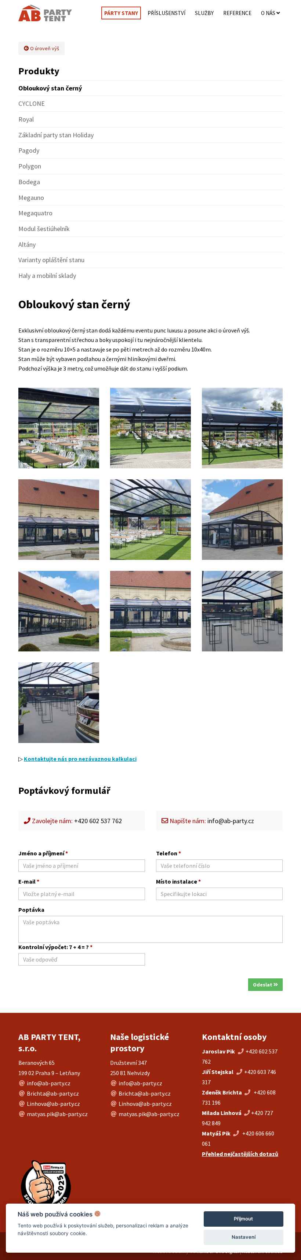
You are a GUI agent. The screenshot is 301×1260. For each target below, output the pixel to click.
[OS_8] (150, 611)
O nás (268, 13)
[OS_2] (150, 428)
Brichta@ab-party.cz (53, 1093)
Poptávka (31, 909)
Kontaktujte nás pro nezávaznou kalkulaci (80, 758)
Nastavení (243, 1237)
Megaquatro (35, 213)
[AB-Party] (42, 13)
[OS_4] (58, 519)
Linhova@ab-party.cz (53, 1103)
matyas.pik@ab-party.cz (57, 1114)
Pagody (28, 150)
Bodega (29, 182)
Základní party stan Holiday (56, 135)
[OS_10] (242, 611)
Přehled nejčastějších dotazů (240, 1153)
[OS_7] (58, 611)
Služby (204, 13)
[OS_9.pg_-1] (58, 702)
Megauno (31, 197)
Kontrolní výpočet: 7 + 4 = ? (55, 947)
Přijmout (243, 1219)
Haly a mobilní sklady (47, 275)
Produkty (38, 71)
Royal (26, 119)
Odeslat (263, 984)
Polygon (29, 166)
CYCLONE (31, 103)
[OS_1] (58, 428)
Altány (27, 244)
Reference (237, 13)
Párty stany (121, 13)
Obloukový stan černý (50, 88)
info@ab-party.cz (230, 821)
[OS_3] (242, 428)
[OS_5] (242, 519)
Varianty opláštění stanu (51, 260)
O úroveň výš (44, 48)
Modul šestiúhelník (44, 228)
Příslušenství (166, 13)
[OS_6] (150, 519)
